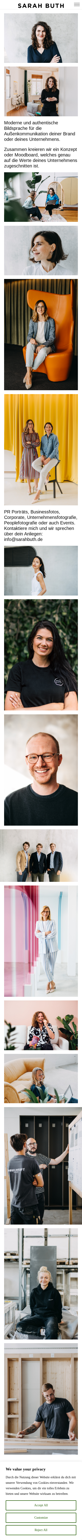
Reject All (41, 1530)
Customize (41, 1517)
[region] (41, 1501)
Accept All (41, 1505)
